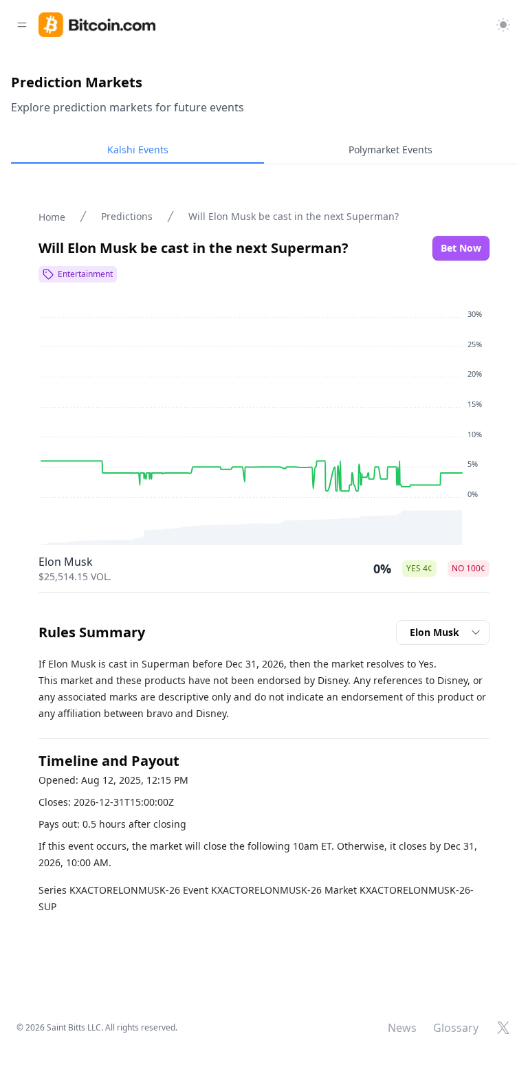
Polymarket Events (390, 149)
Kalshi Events (137, 149)
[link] (97, 25)
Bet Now (461, 247)
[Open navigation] (22, 25)
